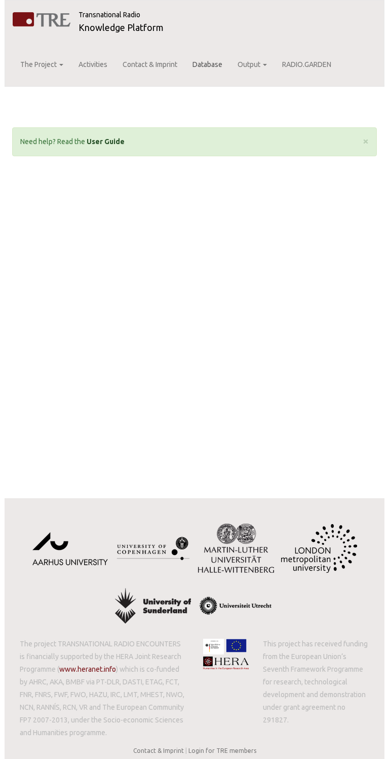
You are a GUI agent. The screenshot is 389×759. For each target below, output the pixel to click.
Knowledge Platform (121, 27)
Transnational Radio (109, 15)
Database (207, 64)
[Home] (42, 19)
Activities (93, 64)
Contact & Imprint (150, 64)
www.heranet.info (87, 669)
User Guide (106, 141)
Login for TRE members (222, 750)
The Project (39, 64)
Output (250, 64)
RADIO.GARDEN (306, 64)
